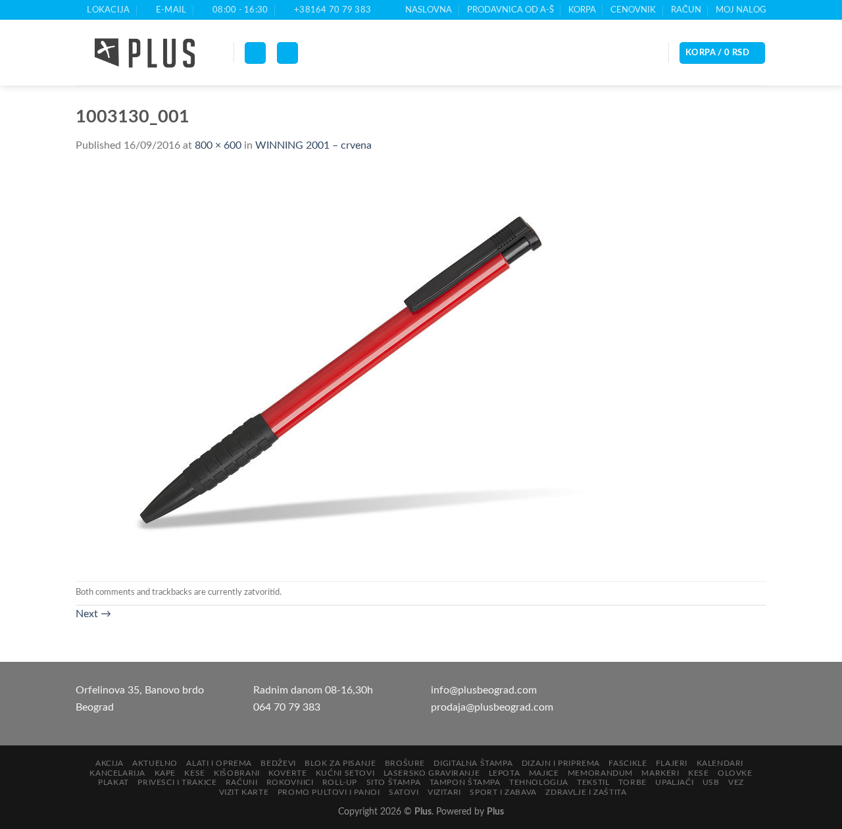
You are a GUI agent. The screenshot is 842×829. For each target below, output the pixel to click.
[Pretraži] (287, 53)
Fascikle (627, 763)
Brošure (405, 763)
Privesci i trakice (176, 782)
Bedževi (277, 763)
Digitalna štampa (472, 763)
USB (711, 782)
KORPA (582, 10)
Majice (544, 773)
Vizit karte (244, 792)
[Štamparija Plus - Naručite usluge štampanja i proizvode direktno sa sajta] (145, 53)
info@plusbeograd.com (484, 690)
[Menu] (255, 53)
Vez (736, 782)
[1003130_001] (339, 367)
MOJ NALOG (741, 10)
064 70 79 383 (286, 707)
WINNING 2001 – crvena (313, 145)
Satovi (404, 792)
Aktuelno (155, 763)
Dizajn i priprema (561, 763)
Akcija (109, 763)
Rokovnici (290, 782)
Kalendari (720, 763)
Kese (194, 773)
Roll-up (339, 782)
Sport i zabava (503, 792)
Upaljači (674, 782)
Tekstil (593, 782)
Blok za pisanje (340, 763)
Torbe (632, 782)
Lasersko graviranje (432, 773)
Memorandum (600, 773)
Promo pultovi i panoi (329, 792)
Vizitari (444, 792)
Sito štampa (393, 782)
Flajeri (671, 763)
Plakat (113, 782)
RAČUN (686, 10)
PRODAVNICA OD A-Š (510, 10)
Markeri (660, 773)
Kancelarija (117, 773)
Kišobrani (237, 773)
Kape (165, 773)
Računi (242, 782)
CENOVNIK (633, 10)
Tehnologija (538, 782)
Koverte (287, 773)
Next (93, 614)
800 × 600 (218, 145)
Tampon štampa (465, 782)
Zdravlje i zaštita (585, 792)
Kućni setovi (345, 773)
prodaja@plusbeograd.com (492, 707)
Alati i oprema (219, 763)
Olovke (735, 773)
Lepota (504, 773)
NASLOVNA (428, 10)
